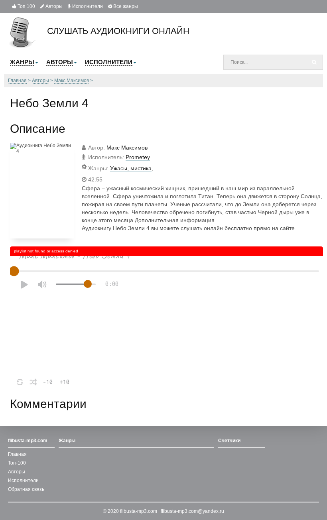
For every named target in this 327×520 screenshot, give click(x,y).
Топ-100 (17, 463)
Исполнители (87, 6)
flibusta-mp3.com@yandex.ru (192, 511)
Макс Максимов (127, 147)
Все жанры (125, 6)
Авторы (53, 6)
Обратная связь (26, 489)
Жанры (67, 440)
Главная (17, 454)
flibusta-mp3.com (138, 511)
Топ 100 (25, 6)
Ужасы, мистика (131, 168)
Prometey (138, 157)
